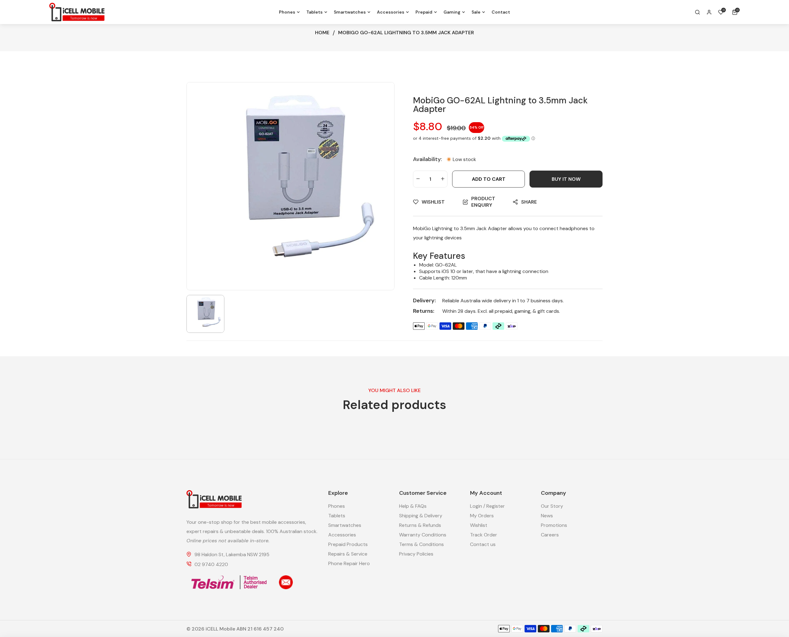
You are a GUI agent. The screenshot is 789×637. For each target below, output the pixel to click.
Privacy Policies (416, 554)
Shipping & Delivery (420, 515)
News (547, 515)
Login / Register (487, 506)
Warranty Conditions (422, 535)
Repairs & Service (347, 554)
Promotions (554, 525)
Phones (336, 506)
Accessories (342, 535)
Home (322, 32)
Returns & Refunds (420, 525)
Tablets (336, 515)
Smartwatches (344, 525)
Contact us (483, 544)
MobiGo (422, 228)
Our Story (552, 506)
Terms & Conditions (421, 544)
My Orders (482, 515)
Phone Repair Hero (349, 563)
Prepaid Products (348, 544)
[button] (736, 12)
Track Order (483, 535)
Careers (550, 535)
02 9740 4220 (211, 564)
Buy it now (566, 179)
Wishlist (478, 525)
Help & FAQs (413, 506)
